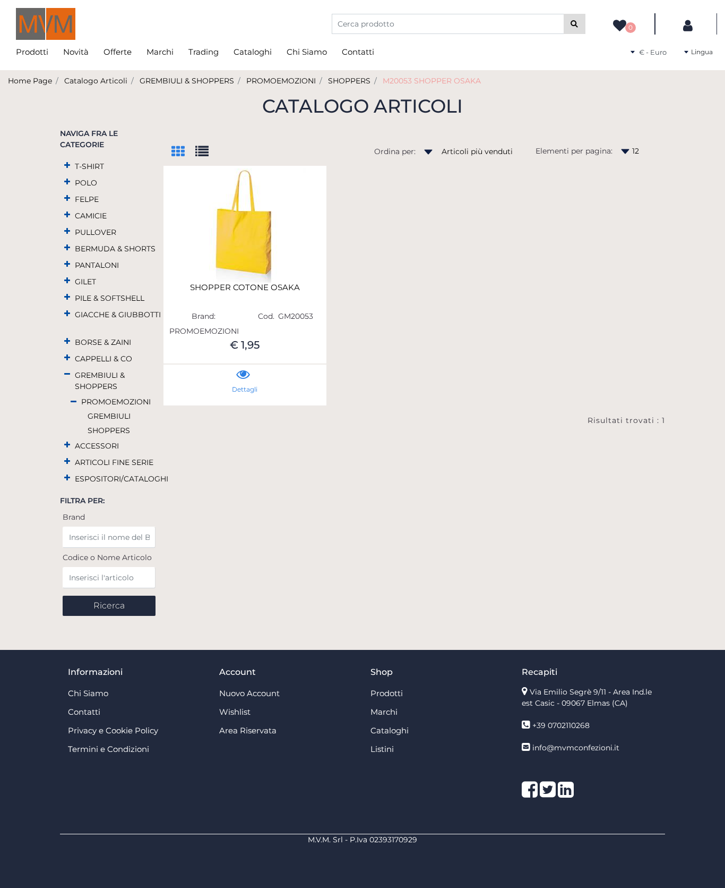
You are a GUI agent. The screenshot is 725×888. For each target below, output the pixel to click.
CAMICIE (91, 216)
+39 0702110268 (561, 725)
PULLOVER (95, 232)
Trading (203, 52)
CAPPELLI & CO (103, 358)
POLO (86, 183)
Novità (76, 52)
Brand (74, 517)
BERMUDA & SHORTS (115, 248)
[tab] (183, 152)
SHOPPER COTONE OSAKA (245, 287)
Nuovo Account (249, 693)
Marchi (160, 52)
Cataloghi (253, 52)
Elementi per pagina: (574, 151)
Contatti (358, 52)
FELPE (87, 199)
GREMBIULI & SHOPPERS (187, 81)
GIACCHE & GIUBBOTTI (118, 314)
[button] (574, 24)
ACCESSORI (97, 446)
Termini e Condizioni (108, 749)
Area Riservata (248, 730)
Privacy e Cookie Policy (113, 730)
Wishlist (235, 712)
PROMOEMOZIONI (281, 81)
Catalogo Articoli (95, 81)
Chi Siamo (307, 52)
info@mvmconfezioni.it (575, 747)
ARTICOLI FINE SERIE (114, 462)
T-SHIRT (89, 166)
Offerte (117, 52)
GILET (85, 281)
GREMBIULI (109, 416)
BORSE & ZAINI (103, 342)
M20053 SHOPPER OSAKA (432, 81)
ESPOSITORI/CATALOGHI (121, 479)
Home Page (30, 81)
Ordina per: (395, 151)
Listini (382, 749)
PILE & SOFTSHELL (109, 298)
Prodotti (32, 52)
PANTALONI (97, 265)
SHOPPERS (349, 81)
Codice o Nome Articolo (107, 557)
